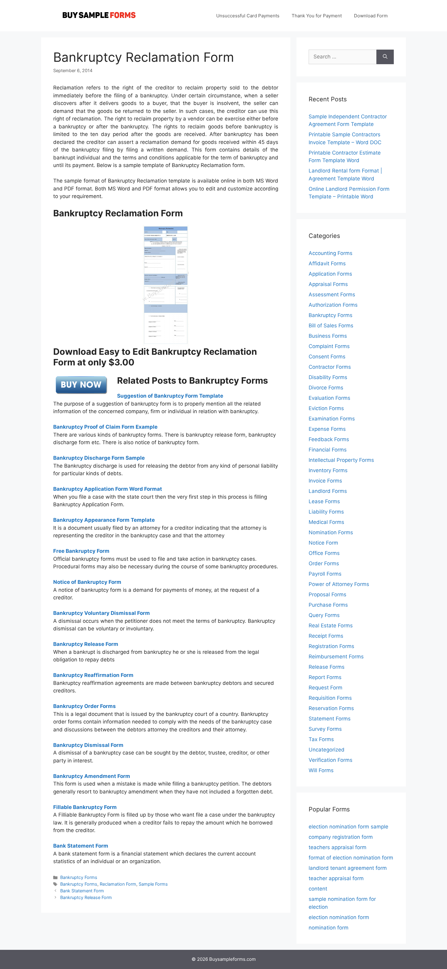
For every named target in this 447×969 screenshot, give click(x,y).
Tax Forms (321, 739)
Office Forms (324, 553)
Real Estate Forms (331, 625)
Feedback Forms (329, 439)
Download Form (371, 16)
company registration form (341, 837)
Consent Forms (327, 357)
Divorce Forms (326, 388)
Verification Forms (330, 760)
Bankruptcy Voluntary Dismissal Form (101, 613)
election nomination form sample (348, 827)
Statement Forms (330, 719)
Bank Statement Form (82, 890)
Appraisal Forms (328, 284)
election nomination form (339, 917)
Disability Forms (328, 377)
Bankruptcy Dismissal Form (88, 745)
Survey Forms (325, 729)
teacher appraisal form (336, 878)
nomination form (328, 928)
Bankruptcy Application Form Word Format (107, 489)
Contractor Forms (330, 367)
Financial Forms (328, 450)
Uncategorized (327, 750)
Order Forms (324, 563)
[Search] (385, 57)
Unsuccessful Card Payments (247, 16)
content (318, 889)
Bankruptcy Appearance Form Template (104, 520)
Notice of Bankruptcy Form (87, 582)
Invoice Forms (325, 481)
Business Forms (328, 336)
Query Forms (324, 615)
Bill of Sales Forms (331, 325)
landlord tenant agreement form (348, 868)
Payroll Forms (325, 574)
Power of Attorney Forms (339, 584)
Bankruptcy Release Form (85, 644)
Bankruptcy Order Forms (84, 706)
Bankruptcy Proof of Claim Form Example (105, 427)
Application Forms (330, 274)
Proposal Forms (327, 594)
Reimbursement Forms (336, 657)
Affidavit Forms (327, 263)
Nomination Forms (331, 532)
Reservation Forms (331, 708)
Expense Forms (327, 429)
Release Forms (327, 667)
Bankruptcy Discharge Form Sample (99, 458)
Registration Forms (331, 646)
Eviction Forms (326, 408)
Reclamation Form (118, 884)
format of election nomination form (351, 858)
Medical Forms (326, 522)
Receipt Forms (326, 636)
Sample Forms (153, 884)
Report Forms (325, 677)
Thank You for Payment (317, 16)
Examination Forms (332, 419)
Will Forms (321, 770)
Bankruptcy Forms (78, 877)
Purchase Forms (328, 605)
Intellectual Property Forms (341, 460)
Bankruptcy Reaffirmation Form (93, 675)
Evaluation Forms (329, 398)
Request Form (325, 688)
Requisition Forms (330, 698)
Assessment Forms (332, 294)
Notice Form (323, 543)
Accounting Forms (330, 253)
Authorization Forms (333, 305)
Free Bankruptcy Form (81, 551)
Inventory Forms (328, 470)
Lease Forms (324, 501)
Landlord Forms (328, 491)
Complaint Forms (329, 346)
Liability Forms (326, 512)
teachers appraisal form (337, 847)
